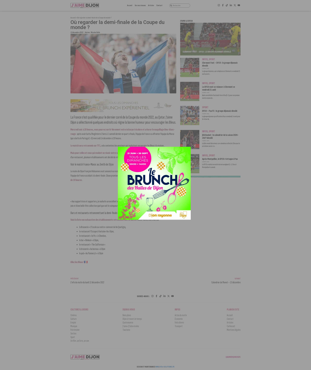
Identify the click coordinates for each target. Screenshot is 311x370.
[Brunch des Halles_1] (154, 219)
